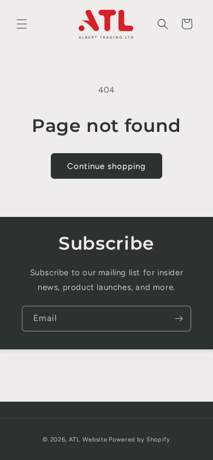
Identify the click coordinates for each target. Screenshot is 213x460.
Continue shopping (106, 166)
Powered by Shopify (139, 439)
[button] (22, 24)
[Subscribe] (179, 318)
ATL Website (88, 439)
